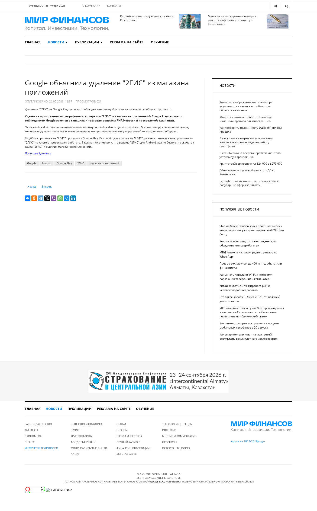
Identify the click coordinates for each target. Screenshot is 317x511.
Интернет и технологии (41, 448)
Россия (46, 163)
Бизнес (30, 442)
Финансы (31, 430)
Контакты (114, 5)
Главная (32, 42)
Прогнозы (169, 442)
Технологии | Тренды (177, 424)
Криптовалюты (81, 436)
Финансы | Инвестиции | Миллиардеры (134, 450)
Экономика (33, 436)
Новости (56, 42)
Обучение (160, 42)
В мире (75, 430)
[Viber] (53, 198)
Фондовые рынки (83, 442)
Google (31, 163)
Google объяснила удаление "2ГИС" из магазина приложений (107, 87)
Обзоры (121, 430)
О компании (91, 5)
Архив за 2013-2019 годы (248, 441)
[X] (47, 198)
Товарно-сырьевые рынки (89, 448)
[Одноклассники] (34, 198)
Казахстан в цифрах (176, 448)
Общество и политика (86, 424)
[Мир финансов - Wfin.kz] (67, 23)
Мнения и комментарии (179, 436)
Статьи (121, 424)
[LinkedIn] (73, 198)
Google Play (64, 163)
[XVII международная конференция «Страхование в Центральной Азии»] (158, 381)
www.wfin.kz (156, 481)
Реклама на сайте (126, 42)
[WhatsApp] (60, 198)
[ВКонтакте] (27, 198)
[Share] (275, 5)
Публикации (87, 42)
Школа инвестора (129, 436)
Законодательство (38, 424)
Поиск (75, 454)
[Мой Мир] (66, 198)
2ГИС (80, 163)
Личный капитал (128, 442)
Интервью (169, 430)
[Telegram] (40, 198)
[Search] (286, 5)
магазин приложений (105, 163)
